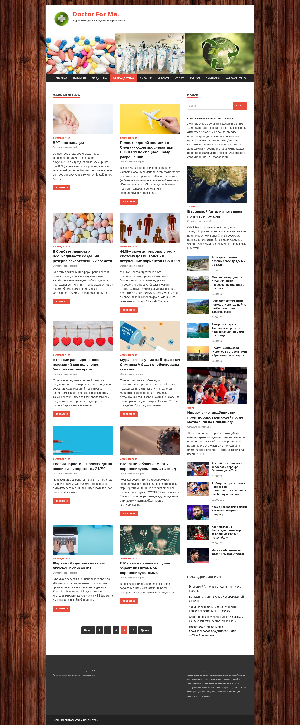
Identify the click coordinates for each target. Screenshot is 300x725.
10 (132, 630)
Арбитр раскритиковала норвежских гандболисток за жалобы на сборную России (229, 489)
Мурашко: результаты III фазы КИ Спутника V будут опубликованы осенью (150, 364)
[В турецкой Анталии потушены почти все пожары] (217, 203)
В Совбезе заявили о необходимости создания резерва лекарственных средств (82, 256)
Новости (79, 78)
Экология (213, 78)
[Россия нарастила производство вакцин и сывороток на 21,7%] (83, 442)
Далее (145, 630)
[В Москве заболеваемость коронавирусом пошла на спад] (150, 442)
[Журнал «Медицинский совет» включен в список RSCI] (83, 541)
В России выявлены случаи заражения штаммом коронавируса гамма (145, 568)
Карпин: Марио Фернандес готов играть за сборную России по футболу (228, 532)
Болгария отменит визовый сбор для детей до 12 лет (228, 261)
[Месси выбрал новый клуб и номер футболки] (198, 562)
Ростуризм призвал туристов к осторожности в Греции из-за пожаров (229, 351)
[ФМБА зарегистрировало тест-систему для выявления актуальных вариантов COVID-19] (150, 229)
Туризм (195, 78)
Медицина (99, 78)
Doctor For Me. (96, 14)
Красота (163, 78)
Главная (61, 78)
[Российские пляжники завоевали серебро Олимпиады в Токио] (198, 475)
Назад (88, 630)
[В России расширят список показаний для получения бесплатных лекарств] (83, 337)
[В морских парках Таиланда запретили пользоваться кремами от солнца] (198, 336)
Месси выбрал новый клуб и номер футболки (228, 551)
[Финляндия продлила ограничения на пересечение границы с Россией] (198, 289)
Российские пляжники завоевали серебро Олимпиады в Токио (227, 467)
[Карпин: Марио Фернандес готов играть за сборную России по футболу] (198, 538)
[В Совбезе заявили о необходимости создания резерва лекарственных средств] (83, 229)
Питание (146, 78)
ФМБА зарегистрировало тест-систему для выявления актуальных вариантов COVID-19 (150, 256)
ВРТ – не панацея (68, 142)
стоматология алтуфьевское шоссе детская (210, 118)
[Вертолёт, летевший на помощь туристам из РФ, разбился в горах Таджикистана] (198, 313)
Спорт (179, 78)
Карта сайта (234, 78)
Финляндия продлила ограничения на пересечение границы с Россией (228, 283)
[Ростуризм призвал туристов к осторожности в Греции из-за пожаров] (198, 360)
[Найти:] (217, 106)
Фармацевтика (123, 78)
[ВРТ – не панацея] (83, 120)
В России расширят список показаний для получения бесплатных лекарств (77, 364)
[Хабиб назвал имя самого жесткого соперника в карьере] (198, 518)
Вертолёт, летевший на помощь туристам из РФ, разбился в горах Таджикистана (229, 306)
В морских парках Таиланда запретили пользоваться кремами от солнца (228, 330)
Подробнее (61, 187)
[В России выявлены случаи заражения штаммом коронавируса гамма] (150, 541)
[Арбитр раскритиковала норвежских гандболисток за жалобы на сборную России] (198, 495)
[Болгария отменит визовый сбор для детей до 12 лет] (198, 269)
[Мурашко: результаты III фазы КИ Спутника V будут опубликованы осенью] (150, 337)
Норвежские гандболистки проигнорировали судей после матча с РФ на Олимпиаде (215, 417)
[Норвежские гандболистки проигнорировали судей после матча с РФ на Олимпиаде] (217, 404)
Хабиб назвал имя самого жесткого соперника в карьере (229, 510)
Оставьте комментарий (65, 147)
